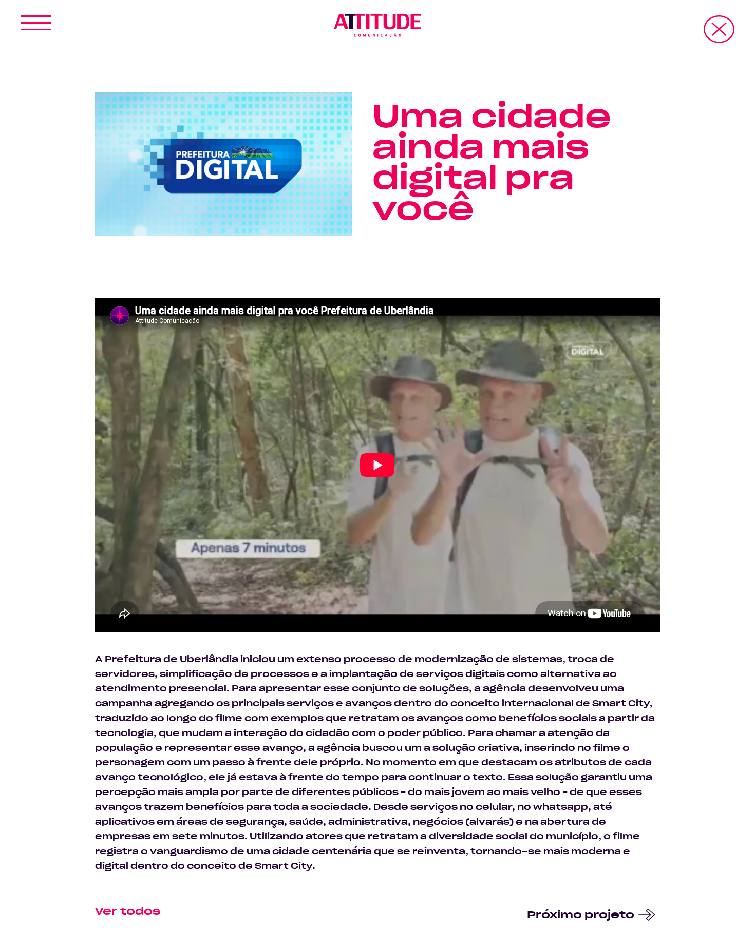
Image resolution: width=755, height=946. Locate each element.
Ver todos (127, 911)
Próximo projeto (580, 915)
